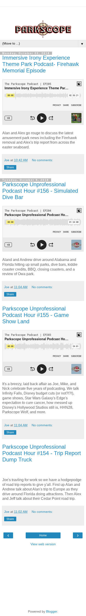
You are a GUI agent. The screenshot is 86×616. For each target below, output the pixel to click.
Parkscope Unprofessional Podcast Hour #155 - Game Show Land (35, 314)
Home (43, 535)
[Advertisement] (43, 12)
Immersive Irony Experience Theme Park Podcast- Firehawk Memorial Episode (40, 64)
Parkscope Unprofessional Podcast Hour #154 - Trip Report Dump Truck (41, 453)
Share (10, 167)
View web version (43, 544)
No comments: (42, 160)
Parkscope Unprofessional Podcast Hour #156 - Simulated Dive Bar (40, 190)
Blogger (51, 611)
